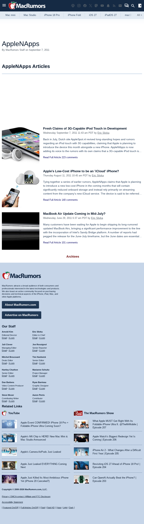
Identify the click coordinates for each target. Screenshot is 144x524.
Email (4, 338)
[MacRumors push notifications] (108, 6)
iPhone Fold (74, 15)
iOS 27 (93, 15)
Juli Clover (7, 344)
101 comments (70, 242)
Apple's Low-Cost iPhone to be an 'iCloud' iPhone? (81, 171)
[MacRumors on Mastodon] (96, 6)
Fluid (43, 507)
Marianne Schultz (41, 370)
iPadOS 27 (111, 15)
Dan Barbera (8, 382)
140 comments (70, 199)
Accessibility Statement (12, 502)
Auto (59, 507)
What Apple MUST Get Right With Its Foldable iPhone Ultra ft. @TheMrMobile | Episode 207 (115, 424)
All (139, 15)
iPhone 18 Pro (52, 15)
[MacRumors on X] (90, 6)
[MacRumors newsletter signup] (120, 6)
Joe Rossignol (39, 344)
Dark (71, 507)
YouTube (14, 413)
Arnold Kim (7, 332)
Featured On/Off (10, 507)
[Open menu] (4, 5)
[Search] (134, 6)
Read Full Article (52, 157)
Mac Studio (30, 15)
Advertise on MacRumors (21, 315)
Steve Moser (8, 395)
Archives (72, 256)
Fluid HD (51, 507)
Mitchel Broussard (11, 357)
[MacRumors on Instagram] (79, 6)
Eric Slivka (103, 132)
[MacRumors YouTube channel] (102, 6)
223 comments (70, 157)
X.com (11, 338)
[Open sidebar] (140, 6)
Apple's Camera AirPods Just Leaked (41, 451)
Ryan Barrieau (39, 382)
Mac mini (10, 15)
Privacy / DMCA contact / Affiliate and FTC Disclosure (26, 496)
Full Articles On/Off (29, 507)
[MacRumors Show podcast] (73, 6)
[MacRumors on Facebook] (85, 6)
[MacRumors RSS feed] (114, 6)
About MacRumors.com (20, 304)
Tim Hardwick (39, 357)
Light (65, 507)
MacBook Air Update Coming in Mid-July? (74, 213)
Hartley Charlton (10, 370)
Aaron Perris (38, 395)
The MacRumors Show (99, 413)
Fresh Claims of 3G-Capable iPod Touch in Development (85, 128)
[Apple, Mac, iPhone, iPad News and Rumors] (27, 9)
